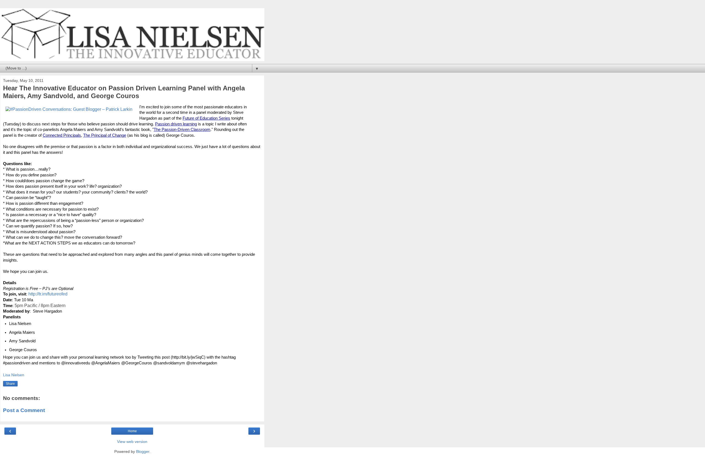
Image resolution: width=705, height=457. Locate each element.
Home (132, 431)
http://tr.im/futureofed (47, 294)
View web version (132, 441)
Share (10, 384)
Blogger (142, 451)
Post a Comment (24, 410)
